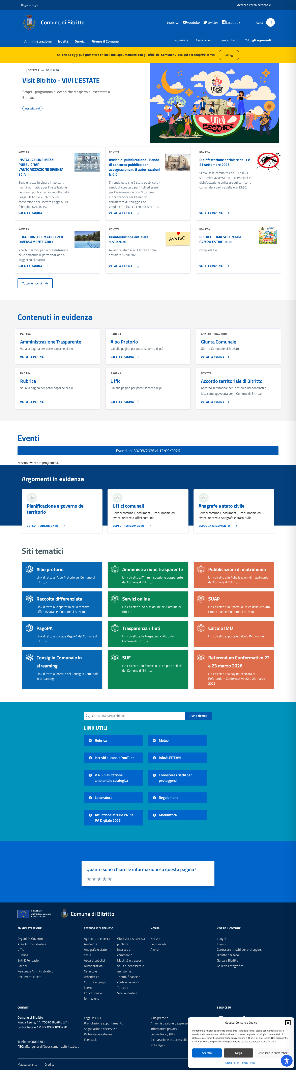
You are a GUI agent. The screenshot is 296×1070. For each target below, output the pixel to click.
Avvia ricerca (198, 715)
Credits (49, 1064)
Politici (22, 965)
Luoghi (221, 938)
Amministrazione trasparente (170, 1023)
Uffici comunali (128, 505)
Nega (238, 1052)
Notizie (155, 938)
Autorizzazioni (93, 965)
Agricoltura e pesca (97, 938)
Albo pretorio (159, 1017)
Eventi (221, 944)
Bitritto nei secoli (228, 954)
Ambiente (90, 944)
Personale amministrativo (35, 971)
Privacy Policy (248, 1063)
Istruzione (181, 40)
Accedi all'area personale (254, 4)
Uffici (21, 949)
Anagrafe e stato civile (221, 505)
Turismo (122, 987)
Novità (63, 41)
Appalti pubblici (94, 960)
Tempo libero (228, 40)
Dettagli (229, 55)
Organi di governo (30, 938)
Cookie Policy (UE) (162, 1034)
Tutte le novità (32, 283)
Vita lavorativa (127, 993)
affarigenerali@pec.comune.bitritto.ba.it (51, 1046)
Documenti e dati (29, 976)
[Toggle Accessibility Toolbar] (286, 1060)
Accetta (207, 1052)
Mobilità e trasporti (130, 960)
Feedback (90, 1039)
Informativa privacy (163, 1028)
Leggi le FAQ (92, 1017)
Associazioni (204, 40)
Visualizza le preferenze (273, 1052)
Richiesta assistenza (98, 1034)
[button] (288, 1023)
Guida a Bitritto (227, 960)
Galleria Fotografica (230, 965)
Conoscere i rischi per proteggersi (239, 949)
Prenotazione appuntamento (103, 1023)
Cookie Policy (232, 1063)
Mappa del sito (27, 1064)
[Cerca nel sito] (270, 22)
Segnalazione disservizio (100, 1028)
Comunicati (158, 944)
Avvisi (154, 949)
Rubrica (23, 954)
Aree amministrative (32, 944)
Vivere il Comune (105, 41)
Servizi (80, 41)
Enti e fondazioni (29, 960)
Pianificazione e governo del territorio (56, 508)
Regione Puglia (29, 5)
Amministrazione (38, 41)
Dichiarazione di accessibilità (169, 1039)
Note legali (157, 1045)
